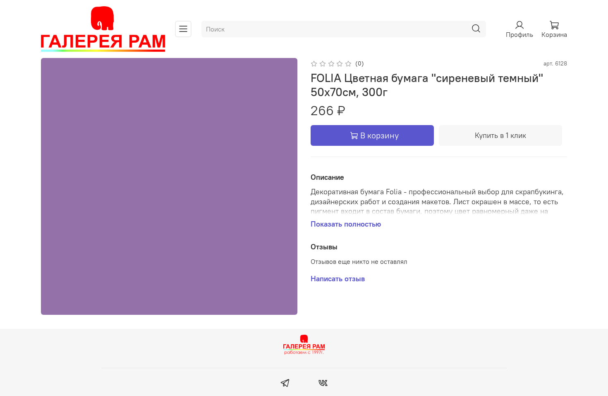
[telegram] (285, 384)
